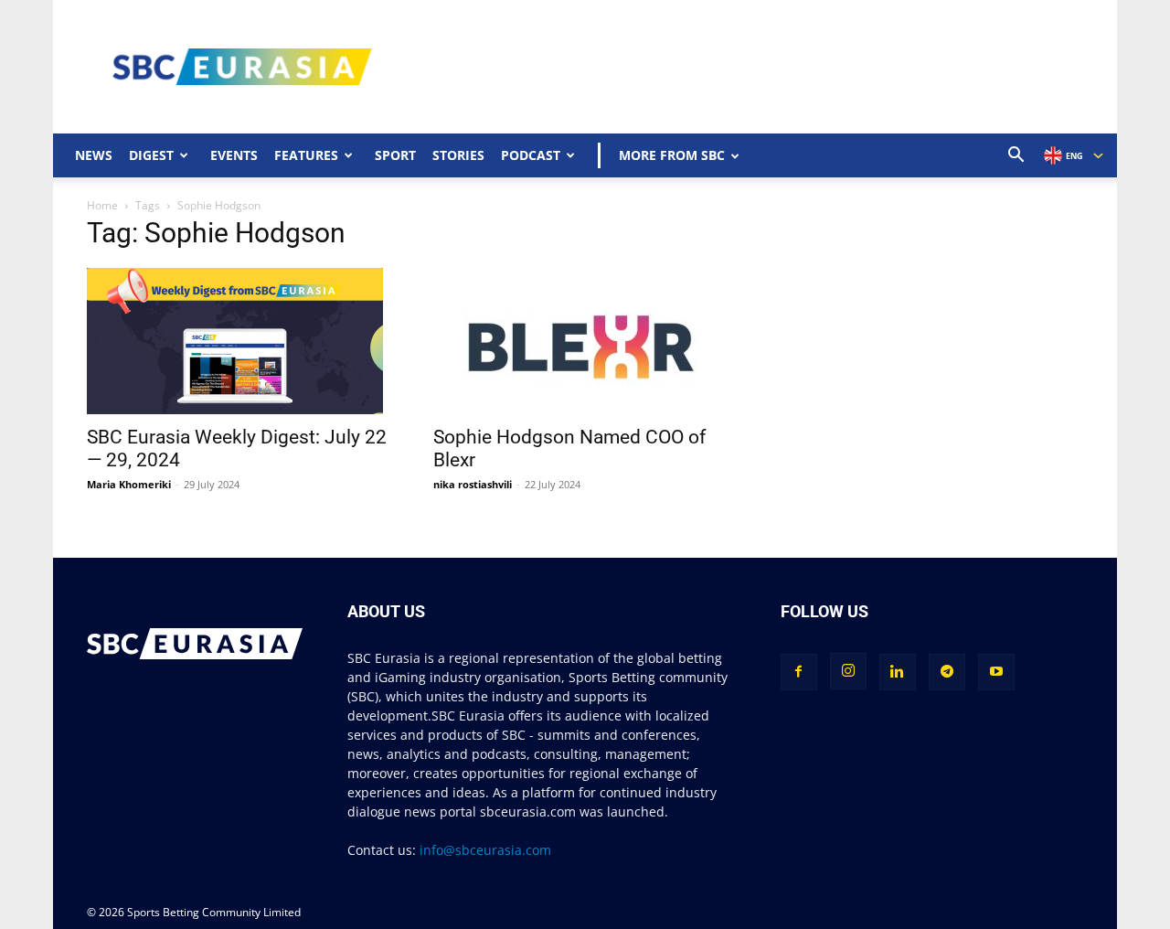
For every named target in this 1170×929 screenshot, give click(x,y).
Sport (395, 155)
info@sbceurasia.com (485, 850)
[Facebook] (799, 672)
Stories (458, 155)
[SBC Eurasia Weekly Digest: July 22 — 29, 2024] (238, 341)
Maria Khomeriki (129, 484)
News (93, 155)
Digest (151, 155)
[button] (1016, 157)
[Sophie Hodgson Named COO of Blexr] (584, 341)
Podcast (530, 155)
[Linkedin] (897, 672)
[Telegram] (947, 672)
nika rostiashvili (472, 484)
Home (102, 205)
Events (234, 155)
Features (306, 155)
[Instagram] (848, 671)
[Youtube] (996, 672)
